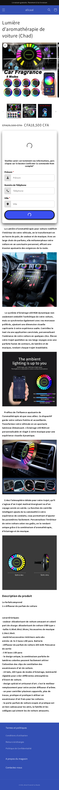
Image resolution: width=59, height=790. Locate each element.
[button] (3, 10)
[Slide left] (3, 111)
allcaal (26, 785)
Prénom (9, 172)
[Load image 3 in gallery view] (45, 111)
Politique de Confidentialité (19, 748)
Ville (7, 198)
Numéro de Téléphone (15, 185)
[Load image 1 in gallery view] (14, 111)
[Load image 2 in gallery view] (29, 111)
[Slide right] (56, 111)
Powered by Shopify (34, 785)
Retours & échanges (15, 742)
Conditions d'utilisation (17, 735)
